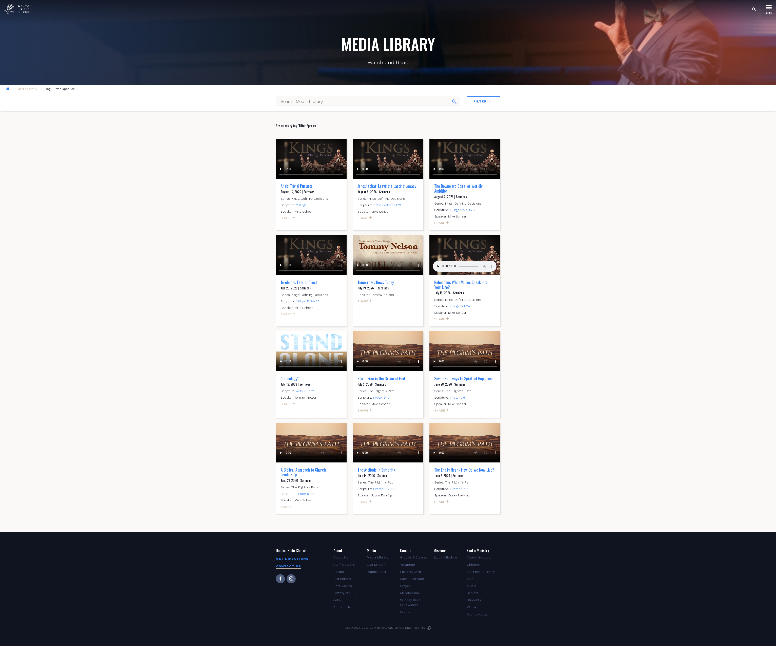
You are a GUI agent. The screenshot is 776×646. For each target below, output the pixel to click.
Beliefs (338, 572)
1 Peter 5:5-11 (459, 397)
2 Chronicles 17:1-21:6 (388, 205)
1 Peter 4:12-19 (383, 489)
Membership (410, 593)
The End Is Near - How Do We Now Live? (464, 470)
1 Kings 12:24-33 (307, 301)
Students (474, 600)
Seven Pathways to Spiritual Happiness (463, 378)
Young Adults (477, 614)
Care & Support (479, 557)
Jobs (337, 600)
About (337, 550)
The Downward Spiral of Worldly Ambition (458, 188)
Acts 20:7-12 (305, 391)
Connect (406, 550)
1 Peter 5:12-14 (383, 397)
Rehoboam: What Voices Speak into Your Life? (461, 284)
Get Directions (292, 558)
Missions (439, 550)
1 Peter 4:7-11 (459, 489)
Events (405, 612)
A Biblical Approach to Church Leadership (303, 472)
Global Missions (445, 557)
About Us (340, 557)
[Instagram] (291, 578)
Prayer (405, 586)
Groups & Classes (413, 557)
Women (473, 607)
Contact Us (288, 566)
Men (470, 579)
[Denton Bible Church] (18, 9)
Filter (480, 101)
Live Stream (376, 565)
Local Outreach (412, 579)
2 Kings (301, 205)
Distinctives (342, 579)
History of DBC (344, 593)
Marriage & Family (481, 572)
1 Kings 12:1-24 (460, 306)
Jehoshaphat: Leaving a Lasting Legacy (386, 186)
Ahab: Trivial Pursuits (297, 186)
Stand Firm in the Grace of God (381, 378)
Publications (376, 572)
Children (473, 565)
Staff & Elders (344, 565)
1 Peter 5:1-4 (305, 494)
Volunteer (407, 565)
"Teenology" (289, 378)
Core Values (342, 586)
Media (371, 550)
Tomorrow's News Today (375, 282)
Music (471, 586)
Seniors (472, 593)
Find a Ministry (478, 550)
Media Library (27, 89)
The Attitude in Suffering (376, 470)
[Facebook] (280, 578)
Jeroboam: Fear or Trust (299, 282)
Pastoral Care (410, 572)
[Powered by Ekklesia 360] (429, 628)
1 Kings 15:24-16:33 (463, 210)
